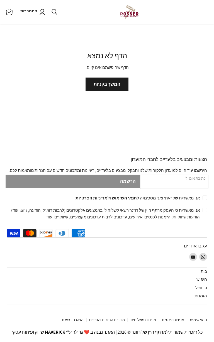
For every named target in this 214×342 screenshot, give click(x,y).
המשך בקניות (107, 84)
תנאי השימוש (124, 198)
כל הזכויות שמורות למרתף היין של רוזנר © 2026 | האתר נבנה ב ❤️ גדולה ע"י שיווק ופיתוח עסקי (107, 332)
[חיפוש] (54, 12)
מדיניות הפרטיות (92, 198)
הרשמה (128, 181)
